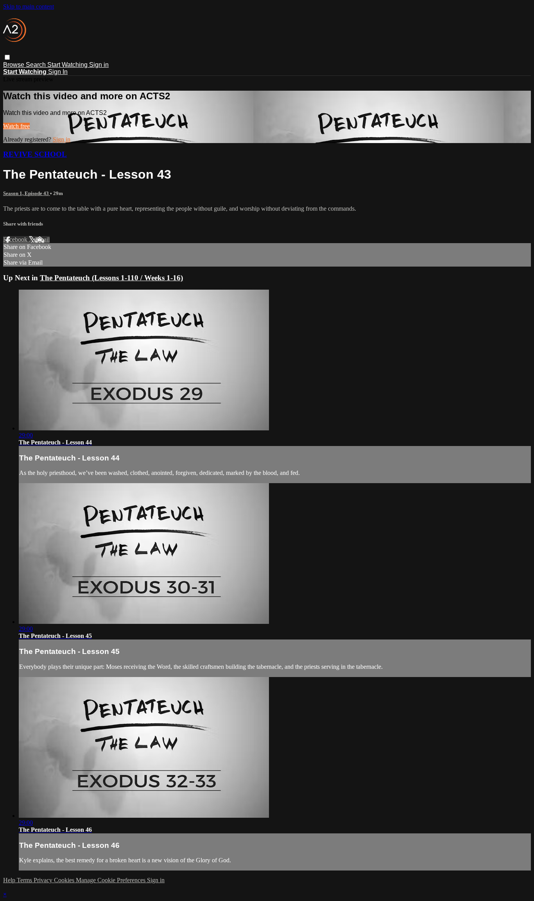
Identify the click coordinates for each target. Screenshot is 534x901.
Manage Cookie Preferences (111, 880)
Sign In (58, 71)
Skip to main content (28, 6)
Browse (14, 64)
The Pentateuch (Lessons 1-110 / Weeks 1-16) (111, 278)
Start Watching (68, 64)
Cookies (65, 880)
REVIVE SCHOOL (35, 154)
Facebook (16, 239)
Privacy (44, 880)
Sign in (99, 64)
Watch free (16, 126)
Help (10, 880)
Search (36, 64)
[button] (7, 57)
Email (42, 239)
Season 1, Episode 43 (26, 193)
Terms (25, 880)
